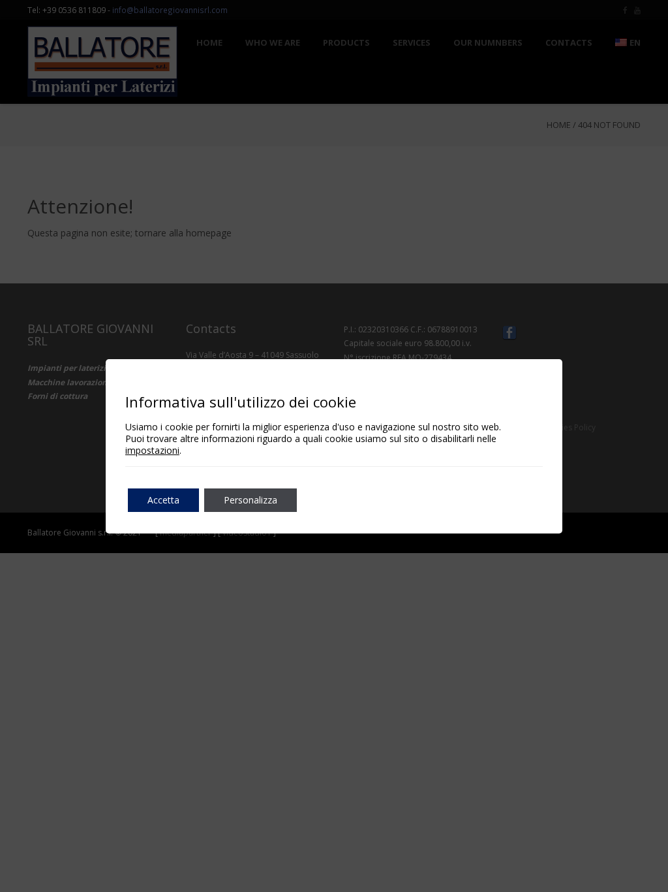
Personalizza (250, 500)
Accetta (163, 500)
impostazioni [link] (152, 450)
